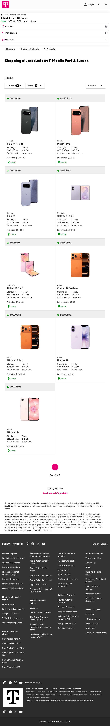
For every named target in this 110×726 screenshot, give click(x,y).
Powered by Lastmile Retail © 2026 (55, 721)
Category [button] (11, 85)
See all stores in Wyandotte (55, 493)
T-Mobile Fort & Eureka (29, 49)
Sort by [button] (95, 85)
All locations (10, 49)
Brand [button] (30, 85)
